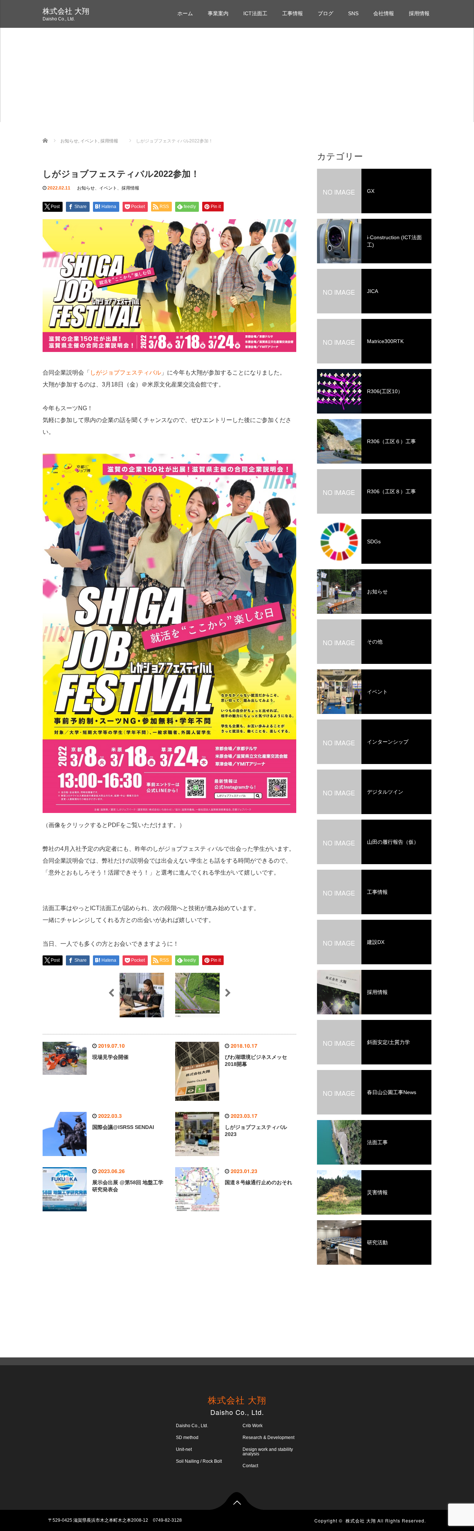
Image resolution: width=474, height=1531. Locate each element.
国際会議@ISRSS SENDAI (123, 1127)
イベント (108, 188)
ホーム (185, 13)
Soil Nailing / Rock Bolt (199, 1461)
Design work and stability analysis (268, 1451)
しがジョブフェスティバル (125, 372)
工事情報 (292, 13)
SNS (353, 13)
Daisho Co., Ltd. (192, 1425)
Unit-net (184, 1449)
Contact (250, 1465)
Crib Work (253, 1425)
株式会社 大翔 (66, 11)
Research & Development (268, 1437)
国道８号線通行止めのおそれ (258, 1182)
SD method (187, 1437)
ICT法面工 (255, 13)
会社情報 (383, 13)
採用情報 (419, 13)
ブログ (325, 13)
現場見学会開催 (110, 1057)
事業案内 (218, 13)
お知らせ (86, 188)
